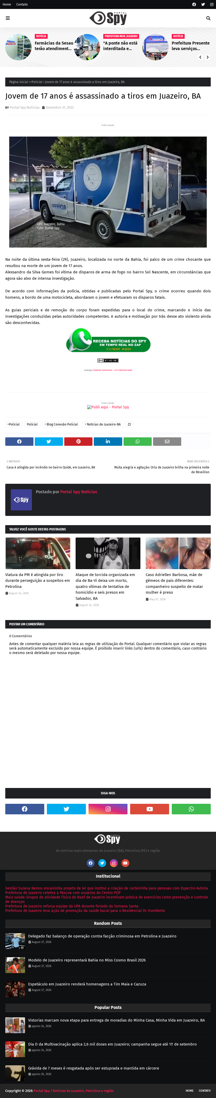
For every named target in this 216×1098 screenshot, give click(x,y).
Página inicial (18, 82)
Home (7, 4)
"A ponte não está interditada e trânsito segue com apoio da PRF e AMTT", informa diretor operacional (122, 46)
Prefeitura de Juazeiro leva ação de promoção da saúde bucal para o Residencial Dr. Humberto (85, 910)
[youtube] (149, 809)
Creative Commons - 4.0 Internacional (112, 370)
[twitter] (203, 4)
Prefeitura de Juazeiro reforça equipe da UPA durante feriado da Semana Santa (72, 906)
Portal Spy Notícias (25, 107)
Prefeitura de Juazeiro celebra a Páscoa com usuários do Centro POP (63, 893)
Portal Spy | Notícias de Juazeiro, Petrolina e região (73, 1091)
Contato (22, 4)
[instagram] (211, 4)
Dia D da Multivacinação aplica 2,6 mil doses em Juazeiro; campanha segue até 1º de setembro (112, 1044)
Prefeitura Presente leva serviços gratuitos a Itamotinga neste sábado (191, 46)
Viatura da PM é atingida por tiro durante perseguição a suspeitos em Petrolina (37, 580)
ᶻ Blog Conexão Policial (61, 424)
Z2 (129, 424)
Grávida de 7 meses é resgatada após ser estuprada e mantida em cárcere (93, 1068)
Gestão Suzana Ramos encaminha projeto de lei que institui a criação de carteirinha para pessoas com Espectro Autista (106, 888)
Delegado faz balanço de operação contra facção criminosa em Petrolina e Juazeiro (102, 936)
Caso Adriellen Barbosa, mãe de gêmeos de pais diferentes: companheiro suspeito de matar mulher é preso (174, 583)
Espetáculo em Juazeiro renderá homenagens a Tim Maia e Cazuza (87, 984)
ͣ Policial (36, 82)
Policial (32, 424)
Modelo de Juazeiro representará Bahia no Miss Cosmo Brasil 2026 (87, 960)
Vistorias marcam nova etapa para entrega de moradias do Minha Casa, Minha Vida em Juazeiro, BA (116, 1020)
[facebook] (194, 4)
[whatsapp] (191, 809)
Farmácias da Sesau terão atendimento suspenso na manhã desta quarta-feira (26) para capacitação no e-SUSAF (54, 46)
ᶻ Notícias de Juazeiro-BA (103, 424)
